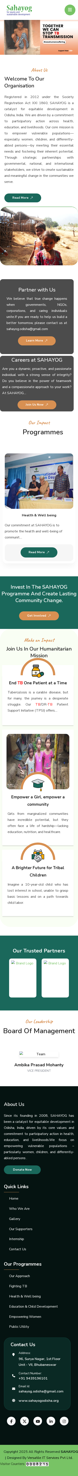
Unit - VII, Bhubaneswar (37, 1364)
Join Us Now (35, 405)
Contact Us (17, 1249)
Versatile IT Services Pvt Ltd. (50, 1457)
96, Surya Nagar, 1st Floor (39, 1359)
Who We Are (19, 1208)
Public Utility (19, 1326)
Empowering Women (25, 1316)
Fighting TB (18, 1286)
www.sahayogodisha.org (39, 1400)
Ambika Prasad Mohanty (39, 1065)
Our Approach (19, 1276)
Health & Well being (39, 515)
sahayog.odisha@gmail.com (41, 1391)
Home (13, 1198)
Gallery (14, 1219)
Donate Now (22, 1170)
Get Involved (36, 616)
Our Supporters (20, 1229)
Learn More (34, 340)
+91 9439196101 (33, 1378)
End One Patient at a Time (38, 683)
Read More (20, 198)
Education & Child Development (33, 1306)
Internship (16, 1239)
